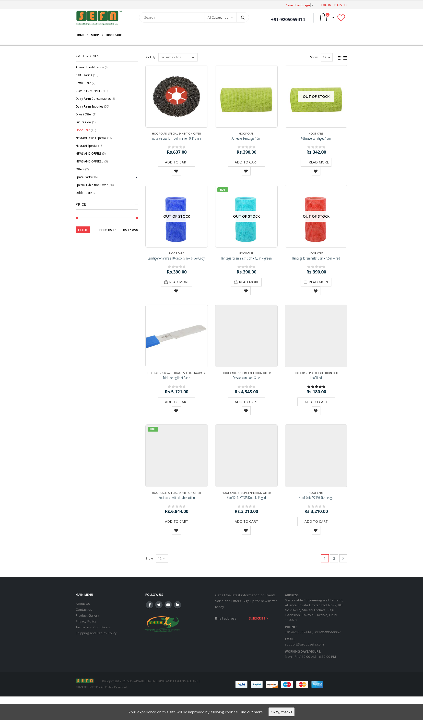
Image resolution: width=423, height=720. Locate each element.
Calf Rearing (84, 75)
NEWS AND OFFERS (88, 153)
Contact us (84, 609)
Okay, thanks (281, 711)
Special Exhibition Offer (184, 133)
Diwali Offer (84, 114)
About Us (83, 603)
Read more (319, 162)
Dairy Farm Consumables (93, 99)
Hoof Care (159, 133)
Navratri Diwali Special (177, 373)
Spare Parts (84, 177)
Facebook (149, 604)
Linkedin (177, 604)
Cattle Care (83, 83)
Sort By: (150, 57)
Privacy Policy (86, 621)
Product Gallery (87, 615)
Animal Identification (90, 67)
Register (340, 5)
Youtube (168, 604)
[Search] (243, 17)
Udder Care (84, 193)
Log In (326, 5)
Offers (80, 169)
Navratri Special (205, 373)
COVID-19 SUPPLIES (89, 91)
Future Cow (83, 122)
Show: (314, 57)
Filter (82, 229)
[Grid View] (340, 57)
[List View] (345, 57)
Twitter (159, 604)
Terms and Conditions (93, 627)
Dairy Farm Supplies (89, 106)
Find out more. (251, 711)
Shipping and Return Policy (96, 633)
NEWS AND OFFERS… (90, 161)
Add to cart (176, 162)
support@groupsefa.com (304, 644)
